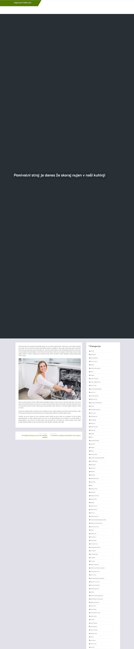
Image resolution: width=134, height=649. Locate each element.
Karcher (92, 433)
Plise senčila (93, 540)
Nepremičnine (94, 509)
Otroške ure (93, 537)
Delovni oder (93, 385)
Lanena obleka (94, 454)
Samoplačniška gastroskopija (97, 578)
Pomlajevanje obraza (95, 547)
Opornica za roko (95, 526)
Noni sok (93, 512)
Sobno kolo (93, 605)
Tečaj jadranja (94, 626)
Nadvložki (93, 492)
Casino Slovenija (94, 378)
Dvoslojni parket (94, 395)
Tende (92, 636)
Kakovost (93, 423)
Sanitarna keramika (95, 585)
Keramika (93, 444)
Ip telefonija (93, 420)
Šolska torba (94, 616)
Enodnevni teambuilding (96, 402)
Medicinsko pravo (95, 478)
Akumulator (93, 354)
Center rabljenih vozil (95, 382)
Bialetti (92, 364)
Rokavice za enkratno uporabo (98, 568)
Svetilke (92, 619)
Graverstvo (93, 413)
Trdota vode (93, 643)
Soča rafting (93, 609)
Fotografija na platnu (95, 409)
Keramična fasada (95, 440)
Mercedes (93, 482)
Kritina (92, 450)
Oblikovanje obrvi (95, 516)
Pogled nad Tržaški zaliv (22, 2)
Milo (92, 485)
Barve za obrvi (94, 361)
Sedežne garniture (95, 588)
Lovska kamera (94, 461)
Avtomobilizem (94, 358)
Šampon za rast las (95, 581)
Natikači (92, 502)
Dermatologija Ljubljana (96, 389)
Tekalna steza (94, 633)
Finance (92, 406)
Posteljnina (93, 550)
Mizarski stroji (94, 488)
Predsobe (93, 557)
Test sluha (93, 640)
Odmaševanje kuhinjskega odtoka (98, 519)
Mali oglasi (93, 464)
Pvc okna (93, 561)
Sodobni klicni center (95, 612)
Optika (92, 530)
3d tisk (92, 351)
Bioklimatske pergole (95, 368)
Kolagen (92, 447)
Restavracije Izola (95, 564)
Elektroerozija (94, 399)
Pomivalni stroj (94, 544)
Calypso (92, 375)
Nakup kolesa (94, 499)
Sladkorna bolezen (95, 602)
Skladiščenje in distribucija (97, 599)
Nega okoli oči (94, 506)
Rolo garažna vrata (95, 571)
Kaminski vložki (94, 426)
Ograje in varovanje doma (96, 523)
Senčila (92, 592)
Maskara (93, 471)
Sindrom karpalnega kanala (97, 595)
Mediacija (93, 475)
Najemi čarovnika (94, 495)
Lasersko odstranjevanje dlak (97, 457)
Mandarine (93, 468)
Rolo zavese (93, 574)
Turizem (92, 647)
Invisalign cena (94, 416)
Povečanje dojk (94, 554)
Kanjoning (93, 430)
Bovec (92, 371)
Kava (92, 437)
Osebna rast (93, 533)
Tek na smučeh (94, 630)
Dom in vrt (93, 392)
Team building (94, 623)
